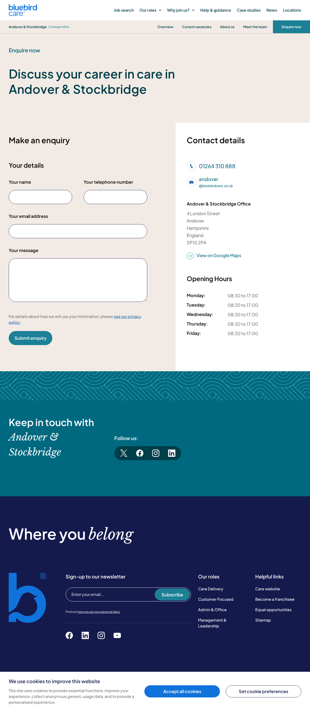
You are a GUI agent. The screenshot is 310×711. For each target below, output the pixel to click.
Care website (267, 588)
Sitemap (263, 620)
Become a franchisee (274, 599)
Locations (292, 10)
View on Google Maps (218, 255)
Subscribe (172, 594)
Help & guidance (215, 10)
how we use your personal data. (99, 612)
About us (227, 26)
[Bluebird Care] (23, 14)
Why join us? (178, 10)
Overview (165, 26)
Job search (124, 10)
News (271, 10)
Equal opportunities (273, 609)
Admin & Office (212, 609)
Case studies (249, 10)
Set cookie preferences (263, 691)
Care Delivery (210, 588)
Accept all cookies (182, 691)
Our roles (148, 10)
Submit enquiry (30, 338)
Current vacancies (196, 26)
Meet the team (255, 26)
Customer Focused (215, 599)
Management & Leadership (212, 622)
